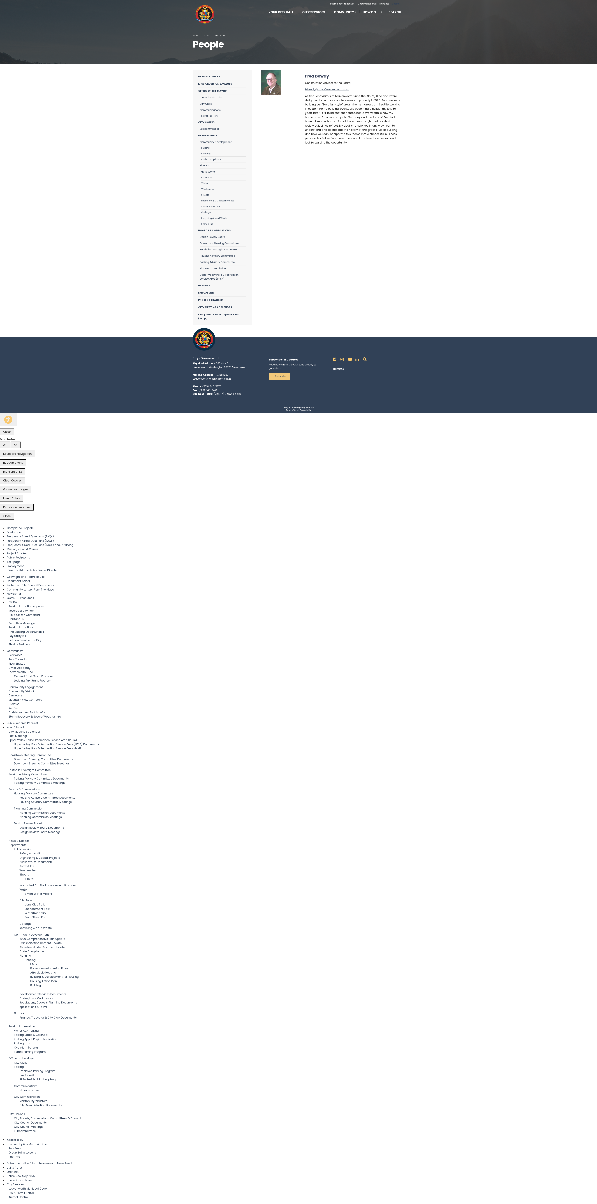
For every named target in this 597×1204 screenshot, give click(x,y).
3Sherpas (310, 407)
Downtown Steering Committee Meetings (41, 763)
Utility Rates (15, 1168)
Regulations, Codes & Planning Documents (48, 1002)
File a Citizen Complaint (24, 615)
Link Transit (26, 1075)
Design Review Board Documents (41, 828)
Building (205, 147)
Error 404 (13, 1172)
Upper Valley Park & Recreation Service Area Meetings (50, 748)
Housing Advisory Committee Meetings (45, 802)
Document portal (18, 581)
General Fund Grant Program (33, 676)
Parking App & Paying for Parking (36, 1039)
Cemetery (15, 695)
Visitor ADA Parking (26, 1031)
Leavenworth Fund (21, 672)
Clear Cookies (12, 480)
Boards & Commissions (214, 230)
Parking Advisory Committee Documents (41, 778)
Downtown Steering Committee (219, 243)
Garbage (206, 212)
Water (204, 183)
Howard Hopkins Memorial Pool (27, 1144)
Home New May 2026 (21, 1176)
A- (5, 445)
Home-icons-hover (20, 1180)
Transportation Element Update (40, 943)
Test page (14, 562)
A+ (15, 445)
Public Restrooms (18, 557)
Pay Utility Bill (17, 636)
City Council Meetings (28, 1127)
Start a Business (19, 644)
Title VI (29, 879)
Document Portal (367, 3)
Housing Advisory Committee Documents (47, 798)
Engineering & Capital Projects (217, 200)
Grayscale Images (15, 489)
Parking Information (22, 1026)
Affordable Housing (43, 972)
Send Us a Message (22, 623)
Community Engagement (26, 687)
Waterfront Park (35, 913)
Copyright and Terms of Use (26, 577)
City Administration (211, 97)
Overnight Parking (26, 1047)
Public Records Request (342, 3)
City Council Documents (30, 1122)
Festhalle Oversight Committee (219, 249)
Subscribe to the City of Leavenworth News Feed (39, 1163)
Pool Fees (15, 1148)
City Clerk (206, 104)
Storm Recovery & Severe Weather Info (35, 716)
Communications (210, 110)
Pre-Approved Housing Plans (49, 968)
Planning (206, 153)
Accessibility (305, 410)
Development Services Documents (42, 994)
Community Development (216, 142)
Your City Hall (281, 12)
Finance (204, 165)
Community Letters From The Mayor (31, 589)
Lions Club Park (35, 904)
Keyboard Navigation (17, 454)
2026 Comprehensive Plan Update (42, 939)
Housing (30, 960)
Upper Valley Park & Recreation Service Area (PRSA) (219, 277)
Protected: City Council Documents (30, 585)
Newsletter (14, 594)
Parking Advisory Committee (217, 262)
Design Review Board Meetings (39, 832)
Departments (207, 135)
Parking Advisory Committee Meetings (39, 783)
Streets (205, 194)
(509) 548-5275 (211, 386)
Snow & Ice (207, 224)
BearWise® (15, 655)
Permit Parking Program (30, 1052)
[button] (279, 376)
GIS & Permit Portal (21, 1193)
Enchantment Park (37, 909)
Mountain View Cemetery (25, 700)
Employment (207, 292)
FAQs (33, 964)
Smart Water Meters (38, 894)
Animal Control (18, 1197)
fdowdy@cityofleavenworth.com (327, 89)
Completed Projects (20, 528)
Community (344, 12)
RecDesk (14, 708)
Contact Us (16, 619)
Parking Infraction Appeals (26, 606)
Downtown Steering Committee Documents (43, 759)
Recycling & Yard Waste (214, 218)
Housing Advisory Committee (217, 256)
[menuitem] (283, 11)
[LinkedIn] (357, 358)
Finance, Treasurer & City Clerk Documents (48, 1017)
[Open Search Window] (364, 358)
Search (395, 13)
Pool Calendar (18, 659)
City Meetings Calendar (215, 307)
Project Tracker (210, 300)
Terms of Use (292, 410)
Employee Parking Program (37, 1071)
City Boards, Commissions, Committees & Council (47, 1118)
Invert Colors (11, 498)
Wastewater (208, 189)
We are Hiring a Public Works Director (33, 570)
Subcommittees (209, 129)
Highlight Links (12, 472)
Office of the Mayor (212, 91)
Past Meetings (18, 736)
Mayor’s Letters (209, 115)
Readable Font (13, 463)
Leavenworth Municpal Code (28, 1188)
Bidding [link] (395, 3)
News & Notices (209, 76)
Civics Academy (19, 668)
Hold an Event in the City (25, 640)
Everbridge (14, 532)
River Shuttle (17, 664)
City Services (313, 12)
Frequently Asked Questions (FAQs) (218, 316)
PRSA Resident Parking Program (40, 1079)
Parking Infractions (21, 627)
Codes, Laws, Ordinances (36, 998)
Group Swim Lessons (22, 1152)
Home (195, 35)
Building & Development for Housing (54, 977)
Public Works (207, 171)
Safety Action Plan (211, 206)
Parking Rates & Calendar (31, 1035)
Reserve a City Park (21, 611)
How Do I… (371, 12)
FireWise (14, 704)
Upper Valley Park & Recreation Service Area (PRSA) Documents (56, 744)
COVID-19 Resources (20, 598)
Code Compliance (211, 159)
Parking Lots (22, 1043)
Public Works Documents (36, 862)
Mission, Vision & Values (215, 84)
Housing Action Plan (43, 981)
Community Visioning (23, 691)
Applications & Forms (33, 1007)
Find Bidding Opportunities (26, 632)
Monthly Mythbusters (33, 1101)
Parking (204, 285)
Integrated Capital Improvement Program (47, 885)
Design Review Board (212, 237)
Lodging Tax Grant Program (32, 680)
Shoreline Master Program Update (42, 947)
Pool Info (14, 1157)
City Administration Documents (40, 1105)
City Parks (206, 177)
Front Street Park (36, 917)
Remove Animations (16, 507)
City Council (207, 122)
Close (7, 432)
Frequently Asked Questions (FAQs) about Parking (40, 545)
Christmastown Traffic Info (27, 712)
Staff (207, 35)
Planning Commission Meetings (40, 817)
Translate (384, 3)
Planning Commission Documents (42, 813)
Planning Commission (213, 268)
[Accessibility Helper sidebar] (8, 419)
